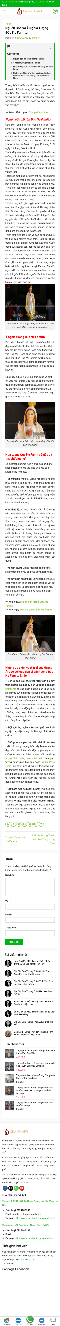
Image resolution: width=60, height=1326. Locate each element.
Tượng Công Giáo (38, 112)
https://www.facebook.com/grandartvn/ (35, 1218)
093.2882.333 (11, 1)
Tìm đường (6, 1324)
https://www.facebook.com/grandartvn (34, 1238)
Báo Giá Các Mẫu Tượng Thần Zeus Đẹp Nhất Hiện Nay (34, 1013)
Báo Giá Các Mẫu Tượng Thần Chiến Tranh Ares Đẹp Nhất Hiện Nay (32, 962)
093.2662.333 (41, 1)
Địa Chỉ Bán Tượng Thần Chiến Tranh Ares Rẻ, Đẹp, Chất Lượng (32, 972)
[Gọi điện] (30, 1320)
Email (8, 914)
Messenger (42, 1324)
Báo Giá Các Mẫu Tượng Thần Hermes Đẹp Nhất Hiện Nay (33, 1003)
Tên (8, 901)
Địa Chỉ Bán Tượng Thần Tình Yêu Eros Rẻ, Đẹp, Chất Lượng (33, 982)
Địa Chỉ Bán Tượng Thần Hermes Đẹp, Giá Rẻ (33, 993)
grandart (36, 37)
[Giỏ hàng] (55, 11)
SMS (53, 1324)
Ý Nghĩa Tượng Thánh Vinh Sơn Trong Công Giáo (43, 839)
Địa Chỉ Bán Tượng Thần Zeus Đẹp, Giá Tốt (33, 1023)
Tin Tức (9, 24)
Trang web (10, 927)
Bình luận (9, 875)
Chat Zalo (18, 1324)
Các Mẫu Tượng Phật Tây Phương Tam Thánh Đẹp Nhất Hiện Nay (33, 1033)
